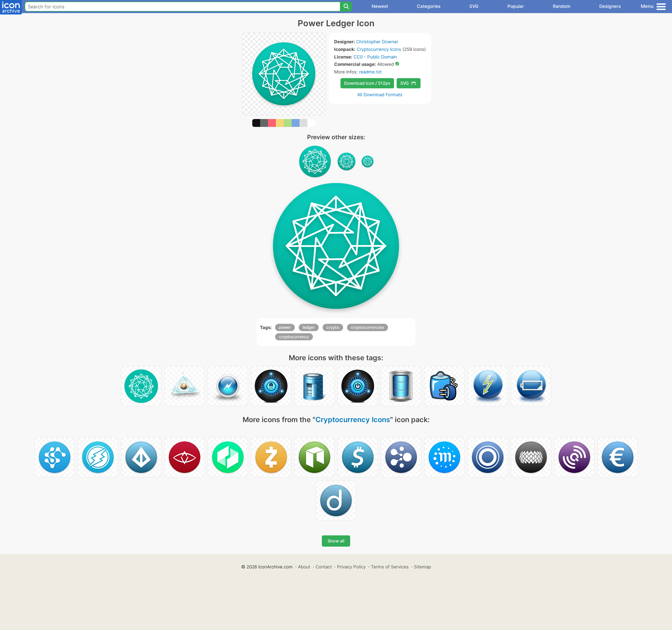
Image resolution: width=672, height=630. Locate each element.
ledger (309, 327)
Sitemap (422, 566)
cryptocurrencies (367, 327)
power (285, 327)
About (304, 566)
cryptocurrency (294, 336)
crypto (333, 327)
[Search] (346, 7)
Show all (336, 540)
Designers (610, 6)
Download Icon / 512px (367, 83)
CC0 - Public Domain (375, 57)
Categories (428, 6)
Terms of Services (390, 566)
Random (561, 6)
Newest (380, 6)
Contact (324, 566)
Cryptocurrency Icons (379, 49)
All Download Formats (379, 94)
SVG (474, 6)
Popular (515, 6)
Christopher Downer (377, 41)
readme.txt (370, 71)
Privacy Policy (351, 566)
